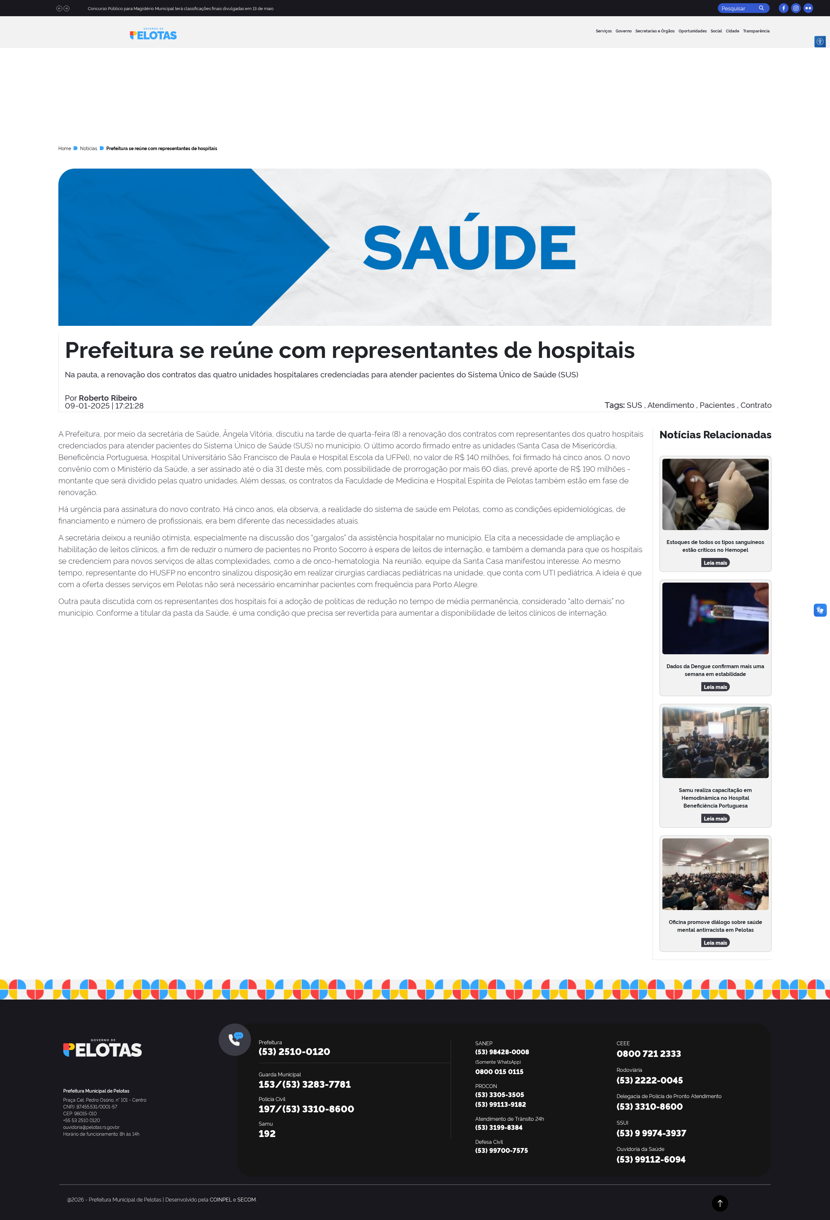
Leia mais (715, 562)
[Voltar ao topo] (720, 1201)
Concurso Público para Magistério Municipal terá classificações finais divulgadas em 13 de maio (181, 8)
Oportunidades (693, 30)
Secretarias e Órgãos (655, 30)
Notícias (88, 148)
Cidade (732, 30)
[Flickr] (808, 8)
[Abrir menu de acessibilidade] (820, 41)
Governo (624, 30)
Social (716, 30)
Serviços (604, 30)
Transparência (756, 30)
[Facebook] (783, 8)
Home (64, 148)
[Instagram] (796, 8)
